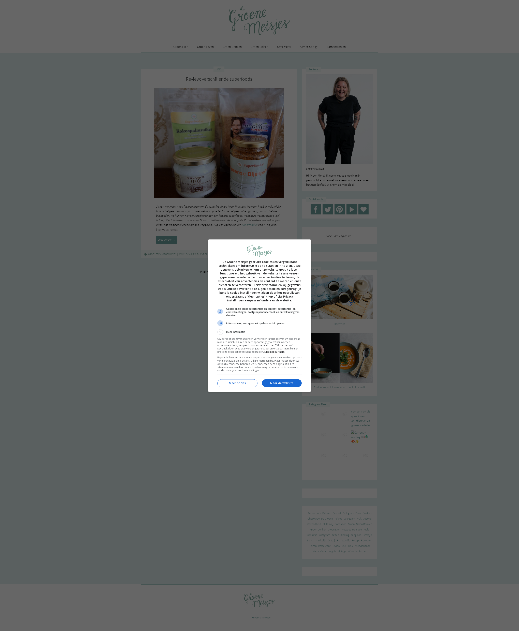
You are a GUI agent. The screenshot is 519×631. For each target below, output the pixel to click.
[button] (259, 332)
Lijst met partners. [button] (274, 352)
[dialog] (259, 315)
